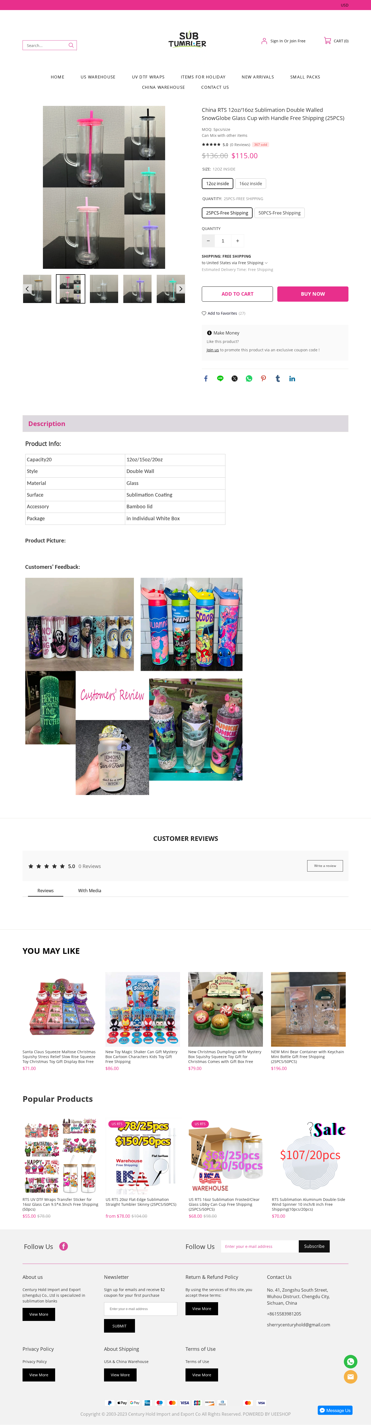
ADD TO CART (237, 294)
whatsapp (249, 378)
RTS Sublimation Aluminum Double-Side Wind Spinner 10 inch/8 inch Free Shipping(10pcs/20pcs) (308, 1204)
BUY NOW (313, 294)
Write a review (325, 865)
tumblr (278, 378)
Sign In (277, 40)
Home (57, 77)
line (220, 378)
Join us (213, 349)
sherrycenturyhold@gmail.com (298, 1325)
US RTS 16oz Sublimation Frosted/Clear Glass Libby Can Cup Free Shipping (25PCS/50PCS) (224, 1204)
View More (38, 1314)
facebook (206, 378)
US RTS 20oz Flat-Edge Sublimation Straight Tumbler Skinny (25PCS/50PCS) (141, 1202)
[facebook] (63, 1246)
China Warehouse (163, 87)
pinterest (263, 378)
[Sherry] (350, 1361)
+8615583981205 (284, 1314)
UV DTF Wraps (148, 77)
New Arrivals (258, 77)
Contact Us (215, 87)
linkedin (292, 378)
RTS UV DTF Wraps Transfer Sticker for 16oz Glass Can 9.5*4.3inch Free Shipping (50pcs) (60, 1204)
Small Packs (305, 77)
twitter (235, 378)
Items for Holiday (203, 77)
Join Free (298, 40)
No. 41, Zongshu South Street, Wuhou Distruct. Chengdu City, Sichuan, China (298, 1296)
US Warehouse (98, 77)
